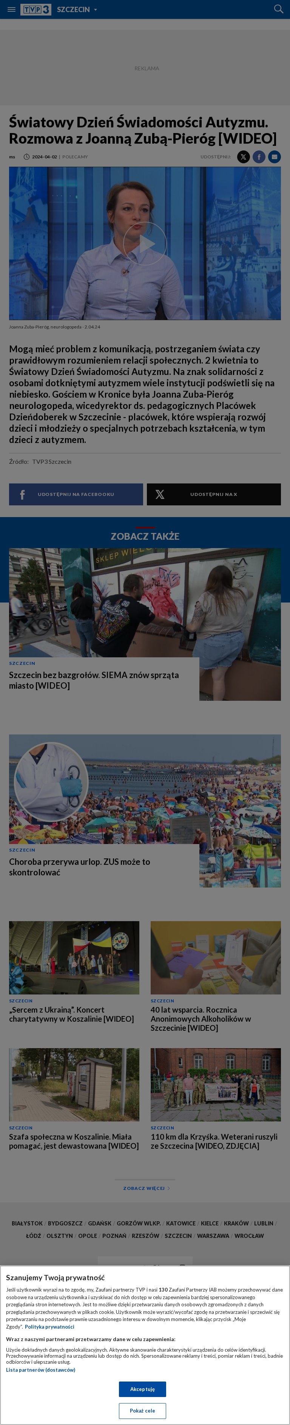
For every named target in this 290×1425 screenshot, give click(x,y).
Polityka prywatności (49, 1327)
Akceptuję (142, 1389)
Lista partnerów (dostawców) (40, 1370)
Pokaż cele (142, 1411)
